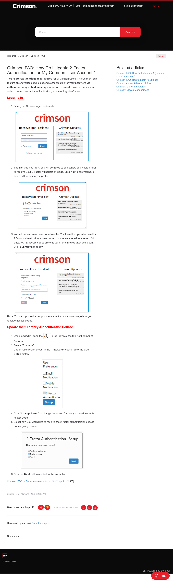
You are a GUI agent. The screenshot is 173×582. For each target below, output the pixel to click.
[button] (41, 507)
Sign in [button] (155, 6)
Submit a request (133, 5)
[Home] (25, 6)
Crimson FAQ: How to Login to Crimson (137, 79)
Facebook (83, 507)
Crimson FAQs (38, 55)
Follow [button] (161, 56)
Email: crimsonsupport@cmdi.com (95, 5)
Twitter (89, 507)
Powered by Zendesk (158, 570)
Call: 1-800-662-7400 (60, 5)
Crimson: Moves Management (132, 89)
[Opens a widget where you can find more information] (160, 576)
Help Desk (12, 55)
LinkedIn (95, 507)
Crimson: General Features (131, 86)
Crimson (24, 55)
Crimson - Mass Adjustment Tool (133, 83)
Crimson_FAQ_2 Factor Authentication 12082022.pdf (35, 481)
